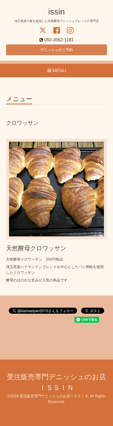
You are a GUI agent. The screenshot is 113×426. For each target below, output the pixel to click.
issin (56, 11)
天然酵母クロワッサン (36, 248)
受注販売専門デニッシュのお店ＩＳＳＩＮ (54, 396)
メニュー (19, 99)
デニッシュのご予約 (56, 50)
